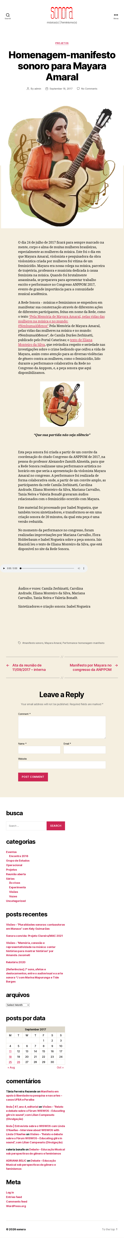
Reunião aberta (16, 874)
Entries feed (14, 1197)
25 (10, 1062)
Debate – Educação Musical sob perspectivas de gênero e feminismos (31, 1164)
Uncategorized (16, 900)
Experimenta (17, 887)
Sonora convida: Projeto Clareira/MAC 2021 (34, 935)
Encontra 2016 (18, 856)
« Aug (11, 1067)
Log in (10, 1192)
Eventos (11, 852)
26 (18, 1062)
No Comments (89, 88)
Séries (10, 878)
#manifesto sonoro (32, 642)
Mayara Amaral (53, 642)
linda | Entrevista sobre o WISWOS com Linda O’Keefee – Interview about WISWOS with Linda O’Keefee (35, 1130)
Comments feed (16, 1201)
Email (67, 743)
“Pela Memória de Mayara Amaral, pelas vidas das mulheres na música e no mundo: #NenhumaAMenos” (61, 321)
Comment (24, 714)
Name (22, 743)
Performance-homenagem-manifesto (83, 642)
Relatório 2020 (16, 962)
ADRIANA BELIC (16, 1160)
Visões (13, 891)
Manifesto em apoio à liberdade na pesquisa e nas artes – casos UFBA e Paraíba (34, 1095)
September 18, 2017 (61, 88)
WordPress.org (16, 1206)
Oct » (60, 1067)
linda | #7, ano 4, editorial (22, 1106)
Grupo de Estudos (17, 860)
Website (22, 758)
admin (37, 88)
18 (10, 1056)
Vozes (13, 896)
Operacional (14, 865)
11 (10, 1051)
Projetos (62, 43)
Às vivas (14, 882)
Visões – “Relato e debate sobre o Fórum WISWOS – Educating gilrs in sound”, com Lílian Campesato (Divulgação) (34, 1138)
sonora (21, 1229)
